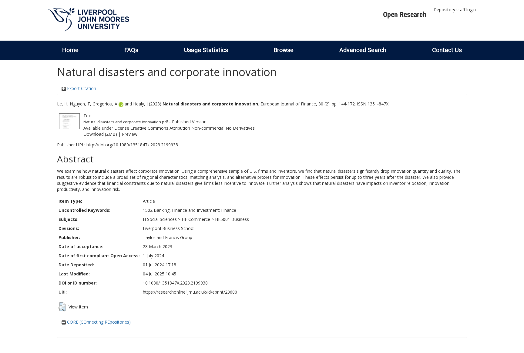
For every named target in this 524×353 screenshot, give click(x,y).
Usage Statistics (206, 50)
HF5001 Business (232, 219)
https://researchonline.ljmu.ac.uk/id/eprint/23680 (190, 292)
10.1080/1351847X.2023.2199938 (175, 283)
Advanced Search (362, 50)
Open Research (404, 14)
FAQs (131, 50)
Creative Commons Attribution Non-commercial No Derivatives (192, 128)
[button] (62, 306)
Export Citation (81, 88)
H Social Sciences (160, 219)
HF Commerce (196, 219)
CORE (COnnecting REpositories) (98, 322)
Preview (129, 134)
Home (70, 50)
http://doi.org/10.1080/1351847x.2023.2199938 (132, 145)
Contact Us (447, 50)
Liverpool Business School (168, 228)
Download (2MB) (100, 134)
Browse (284, 50)
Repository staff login (455, 9)
